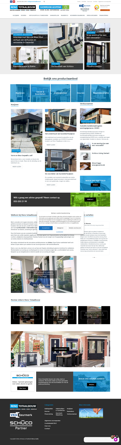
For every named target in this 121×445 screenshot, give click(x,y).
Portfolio (84, 1)
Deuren (23, 15)
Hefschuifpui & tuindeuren (38, 15)
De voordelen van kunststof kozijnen (59, 174)
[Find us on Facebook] (11, 1)
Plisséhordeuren (94, 66)
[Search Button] (44, 1)
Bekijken (95, 185)
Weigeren (60, 228)
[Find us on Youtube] (14, 1)
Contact (95, 1)
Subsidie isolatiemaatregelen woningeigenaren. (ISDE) (91, 127)
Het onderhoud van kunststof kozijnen (60, 134)
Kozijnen (16, 15)
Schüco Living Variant (100, 153)
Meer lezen (18, 166)
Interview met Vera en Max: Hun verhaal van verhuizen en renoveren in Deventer (28, 40)
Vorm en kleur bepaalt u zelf (21, 156)
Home (79, 1)
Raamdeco (64, 15)
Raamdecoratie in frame (24, 66)
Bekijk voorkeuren (75, 228)
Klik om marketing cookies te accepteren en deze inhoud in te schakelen (44, 274)
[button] (80, 238)
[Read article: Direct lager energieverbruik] (85, 166)
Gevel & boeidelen (40, 93)
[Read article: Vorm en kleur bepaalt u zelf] (26, 131)
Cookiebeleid (59, 232)
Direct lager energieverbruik (98, 164)
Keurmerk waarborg (77, 15)
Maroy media (35, 439)
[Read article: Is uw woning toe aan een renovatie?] (85, 146)
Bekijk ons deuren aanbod (92, 379)
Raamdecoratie (101, 93)
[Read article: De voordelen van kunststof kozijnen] (60, 160)
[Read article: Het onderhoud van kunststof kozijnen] (60, 120)
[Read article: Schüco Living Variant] (85, 156)
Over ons (89, 1)
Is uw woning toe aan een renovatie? (96, 36)
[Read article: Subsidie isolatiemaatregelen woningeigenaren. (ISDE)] (95, 116)
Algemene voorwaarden (104, 1)
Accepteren (46, 228)
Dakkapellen (54, 15)
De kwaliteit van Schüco (62, 66)
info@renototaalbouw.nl (34, 1)
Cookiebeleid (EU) (51, 423)
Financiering (103, 15)
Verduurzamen (92, 15)
